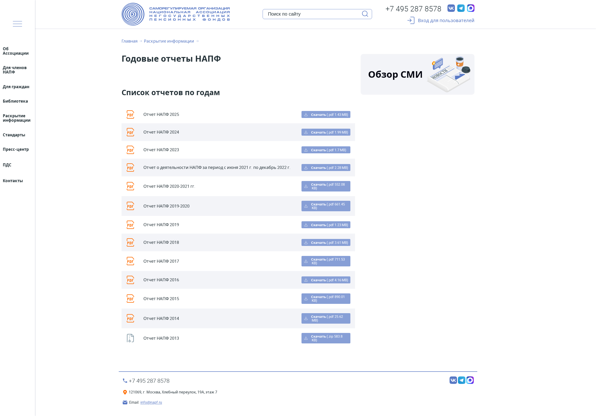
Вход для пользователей (446, 20)
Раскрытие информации (169, 41)
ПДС (7, 165)
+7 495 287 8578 (413, 8)
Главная (130, 41)
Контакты (13, 180)
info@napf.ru (151, 402)
